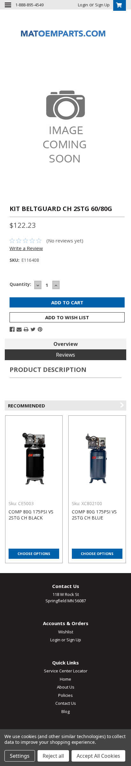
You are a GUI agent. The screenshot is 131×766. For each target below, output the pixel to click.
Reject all (53, 755)
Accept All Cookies (98, 755)
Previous (112, 405)
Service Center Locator (65, 671)
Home (65, 679)
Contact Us (65, 703)
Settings (20, 755)
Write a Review (26, 248)
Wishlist (65, 632)
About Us (65, 687)
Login (83, 5)
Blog (65, 711)
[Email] (19, 329)
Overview (65, 343)
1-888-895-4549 (29, 5)
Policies (65, 695)
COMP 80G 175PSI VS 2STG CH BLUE (94, 515)
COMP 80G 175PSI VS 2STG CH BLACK (31, 515)
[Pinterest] (40, 329)
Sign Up (102, 5)
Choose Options (33, 553)
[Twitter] (33, 329)
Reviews (65, 354)
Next (121, 405)
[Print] (26, 329)
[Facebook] (12, 329)
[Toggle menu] (8, 5)
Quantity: (20, 284)
